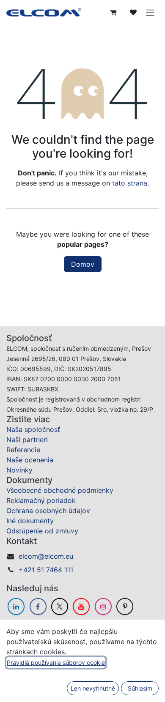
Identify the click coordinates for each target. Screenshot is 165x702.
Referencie (23, 449)
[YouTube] (81, 606)
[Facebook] (38, 606)
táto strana (129, 183)
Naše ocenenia (29, 460)
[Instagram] (103, 606)
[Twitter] (59, 606)
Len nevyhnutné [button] (93, 688)
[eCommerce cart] (112, 12)
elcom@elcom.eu (46, 556)
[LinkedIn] (16, 606)
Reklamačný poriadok (41, 500)
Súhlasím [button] (140, 688)
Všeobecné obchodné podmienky (59, 490)
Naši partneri (27, 439)
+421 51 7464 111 (46, 569)
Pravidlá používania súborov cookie (56, 662)
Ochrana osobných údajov (48, 510)
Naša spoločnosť (33, 429)
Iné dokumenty (30, 520)
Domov (82, 264)
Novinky (19, 470)
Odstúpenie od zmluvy (42, 531)
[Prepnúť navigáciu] (150, 12)
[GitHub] (124, 606)
